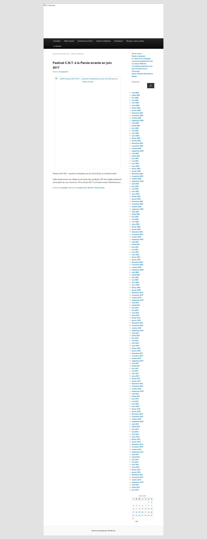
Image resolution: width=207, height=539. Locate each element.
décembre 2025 (137, 113)
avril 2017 (135, 373)
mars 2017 (135, 376)
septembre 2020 (137, 270)
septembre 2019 (137, 300)
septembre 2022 (137, 209)
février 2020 (136, 287)
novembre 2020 (137, 264)
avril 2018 (135, 343)
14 (145, 509)
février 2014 (136, 469)
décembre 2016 (137, 383)
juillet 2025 (136, 125)
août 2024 (135, 153)
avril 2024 (135, 163)
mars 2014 (135, 467)
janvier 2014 (136, 472)
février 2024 (136, 168)
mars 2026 (135, 105)
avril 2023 (135, 191)
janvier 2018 (136, 351)
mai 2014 (135, 462)
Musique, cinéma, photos (135, 41)
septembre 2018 (137, 330)
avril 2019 (135, 313)
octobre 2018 (136, 328)
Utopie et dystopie (138, 56)
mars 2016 (135, 406)
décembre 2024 (137, 143)
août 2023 (135, 184)
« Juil (136, 521)
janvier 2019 (136, 320)
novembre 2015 (137, 416)
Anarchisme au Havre (85, 41)
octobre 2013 (136, 480)
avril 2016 (135, 404)
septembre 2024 (137, 151)
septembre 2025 (137, 120)
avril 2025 (135, 133)
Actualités (56, 41)
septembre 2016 (137, 391)
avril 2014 (135, 464)
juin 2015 (135, 429)
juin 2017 (91, 188)
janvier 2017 (136, 381)
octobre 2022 (136, 206)
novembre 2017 (137, 356)
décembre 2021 (137, 232)
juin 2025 (135, 128)
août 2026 (135, 92)
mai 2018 (135, 340)
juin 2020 (135, 277)
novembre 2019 (137, 295)
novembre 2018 (137, 325)
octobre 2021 (136, 237)
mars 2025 (135, 135)
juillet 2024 (136, 156)
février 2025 (136, 138)
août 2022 (135, 211)
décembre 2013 (137, 474)
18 (136, 512)
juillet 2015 (136, 426)
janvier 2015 (136, 442)
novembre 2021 (137, 234)
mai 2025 (135, 130)
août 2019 (135, 302)
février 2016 (136, 409)
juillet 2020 (136, 275)
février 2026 (136, 108)
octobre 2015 (136, 419)
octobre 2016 (136, 389)
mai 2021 (135, 249)
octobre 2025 (136, 118)
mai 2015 (135, 432)
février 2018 (136, 348)
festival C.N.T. (82, 188)
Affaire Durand (69, 41)
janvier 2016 (136, 411)
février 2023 (136, 196)
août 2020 (135, 272)
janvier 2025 (136, 141)
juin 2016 (135, 399)
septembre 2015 (137, 421)
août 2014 (135, 454)
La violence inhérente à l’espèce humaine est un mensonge (142, 68)
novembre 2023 (137, 176)
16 (151, 509)
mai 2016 (135, 401)
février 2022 (136, 227)
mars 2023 (135, 194)
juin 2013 (135, 490)
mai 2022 (135, 219)
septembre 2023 (137, 181)
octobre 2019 (136, 297)
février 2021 (136, 257)
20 (142, 512)
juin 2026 (135, 98)
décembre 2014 (137, 444)
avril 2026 (135, 103)
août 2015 (135, 424)
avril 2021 (135, 252)
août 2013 (135, 485)
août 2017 (135, 363)
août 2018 (135, 333)
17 (133, 512)
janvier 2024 (136, 171)
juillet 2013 (136, 487)
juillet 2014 (136, 457)
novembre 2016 (137, 386)
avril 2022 (135, 221)
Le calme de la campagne (141, 58)
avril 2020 (135, 282)
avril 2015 (135, 434)
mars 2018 (135, 345)
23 (151, 512)
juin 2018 (135, 338)
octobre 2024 (136, 148)
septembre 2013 (137, 482)
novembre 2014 (137, 447)
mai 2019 (135, 310)
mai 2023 (135, 189)
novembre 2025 (137, 115)
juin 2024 (135, 158)
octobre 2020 (136, 267)
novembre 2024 (137, 146)
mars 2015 (135, 437)
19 (139, 512)
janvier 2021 (136, 259)
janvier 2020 (136, 290)
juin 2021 (135, 247)
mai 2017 (135, 371)
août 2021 (135, 242)
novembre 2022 (137, 204)
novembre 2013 (137, 477)
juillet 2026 (136, 95)
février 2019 (136, 318)
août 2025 (135, 123)
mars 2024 (135, 166)
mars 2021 (135, 254)
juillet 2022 (136, 214)
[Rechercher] (150, 85)
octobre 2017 (136, 358)
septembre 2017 (137, 361)
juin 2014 (135, 459)
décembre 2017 (137, 353)
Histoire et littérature (103, 41)
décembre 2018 (137, 323)
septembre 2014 (137, 452)
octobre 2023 (136, 178)
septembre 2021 (137, 239)
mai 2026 (135, 100)
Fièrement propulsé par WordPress (103, 531)
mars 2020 (135, 285)
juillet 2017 (136, 366)
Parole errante (99, 188)
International (118, 41)
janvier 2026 (136, 110)
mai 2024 (135, 161)
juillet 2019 (136, 305)
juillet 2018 (136, 335)
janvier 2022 (136, 229)
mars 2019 (135, 315)
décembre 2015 (137, 414)
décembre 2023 (137, 173)
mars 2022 (135, 224)
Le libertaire (57, 46)
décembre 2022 (137, 201)
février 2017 (136, 378)
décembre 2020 (137, 262)
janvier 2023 (136, 199)
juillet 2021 (136, 244)
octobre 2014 (136, 449)
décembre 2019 (137, 292)
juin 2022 (135, 216)
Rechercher (135, 82)
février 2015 (136, 439)
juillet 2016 (136, 396)
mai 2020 (135, 280)
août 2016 (135, 394)
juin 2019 (135, 308)
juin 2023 (135, 186)
